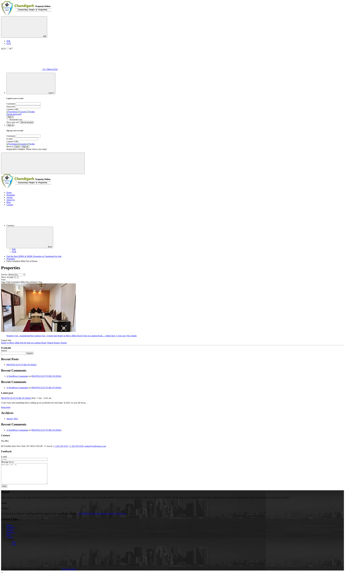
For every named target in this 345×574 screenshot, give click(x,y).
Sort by (4, 274)
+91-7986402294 (84, 513)
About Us (10, 200)
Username (10, 104)
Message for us (7, 462)
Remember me (16, 119)
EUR (8, 43)
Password (10, 106)
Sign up (25, 147)
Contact (9, 205)
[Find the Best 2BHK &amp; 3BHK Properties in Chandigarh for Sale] (26, 15)
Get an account (27, 122)
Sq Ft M (7, 48)
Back (50, 247)
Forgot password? (14, 114)
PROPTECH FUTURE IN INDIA (21, 365)
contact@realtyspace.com (95, 446)
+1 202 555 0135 (60, 446)
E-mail (9, 139)
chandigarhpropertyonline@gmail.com (109, 513)
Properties (10, 195)
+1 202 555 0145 (76, 446)
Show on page (7, 277)
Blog (8, 202)
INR (44, 36)
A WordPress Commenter (17, 376)
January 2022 (12, 418)
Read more (5, 407)
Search (4, 350)
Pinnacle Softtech (69, 569)
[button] (12, 112)
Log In (17, 147)
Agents (9, 197)
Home (9, 192)
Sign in (10, 117)
